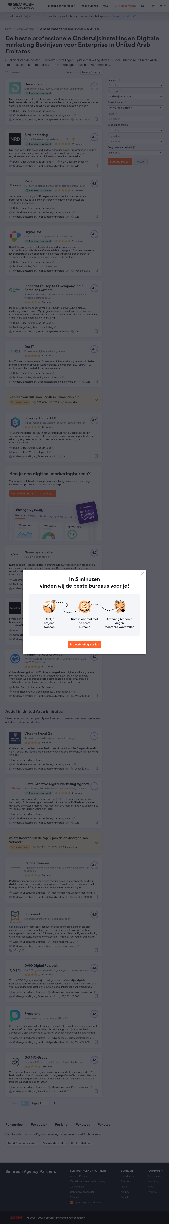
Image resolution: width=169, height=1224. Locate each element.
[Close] (142, 574)
